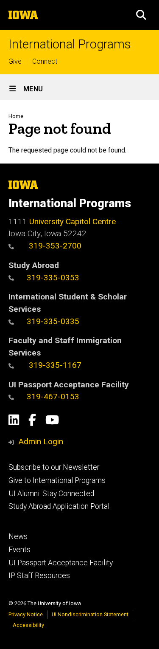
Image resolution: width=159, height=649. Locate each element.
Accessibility (28, 625)
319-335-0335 (53, 321)
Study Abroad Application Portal (58, 506)
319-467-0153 (53, 396)
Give (15, 61)
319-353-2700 (54, 246)
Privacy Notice (25, 614)
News (18, 536)
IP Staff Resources (39, 575)
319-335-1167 (54, 365)
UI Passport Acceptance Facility (60, 563)
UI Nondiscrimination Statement (90, 614)
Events (19, 549)
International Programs (69, 44)
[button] (141, 15)
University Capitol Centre (72, 221)
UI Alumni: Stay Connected (51, 493)
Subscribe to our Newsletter (53, 467)
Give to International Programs (57, 480)
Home (15, 116)
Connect (44, 61)
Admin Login (40, 441)
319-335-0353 (53, 277)
